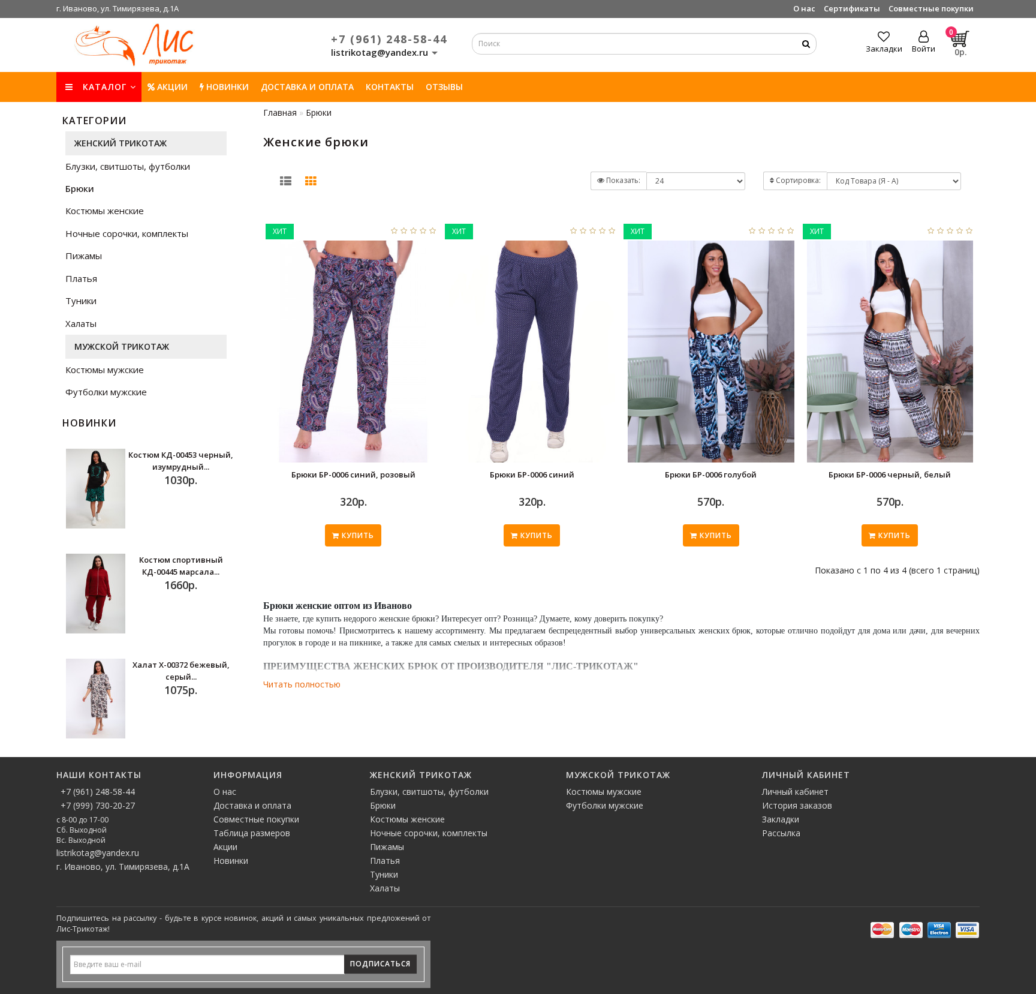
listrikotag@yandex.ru (97, 852)
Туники (81, 301)
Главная (280, 112)
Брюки (79, 188)
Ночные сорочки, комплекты (126, 233)
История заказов (797, 805)
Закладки (780, 819)
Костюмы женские (104, 211)
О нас (804, 8)
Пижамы (83, 256)
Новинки (230, 860)
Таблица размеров (251, 833)
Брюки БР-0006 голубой (711, 474)
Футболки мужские (106, 392)
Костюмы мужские (104, 370)
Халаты (81, 323)
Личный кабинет (795, 791)
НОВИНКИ (226, 86)
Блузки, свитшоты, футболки (127, 166)
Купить (356, 535)
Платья (81, 278)
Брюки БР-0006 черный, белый (890, 474)
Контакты (390, 86)
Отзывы (444, 86)
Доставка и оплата (307, 86)
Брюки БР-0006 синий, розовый (353, 474)
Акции (171, 86)
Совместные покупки (931, 8)
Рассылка (781, 833)
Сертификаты (852, 8)
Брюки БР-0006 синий (532, 474)
